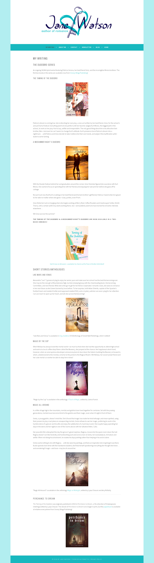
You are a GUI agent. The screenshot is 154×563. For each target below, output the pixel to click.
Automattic (84, 559)
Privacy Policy (96, 559)
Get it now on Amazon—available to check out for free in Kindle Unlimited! (77, 264)
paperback (108, 507)
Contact (74, 47)
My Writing (50, 47)
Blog (98, 47)
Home (106, 47)
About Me (62, 47)
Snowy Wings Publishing (78, 73)
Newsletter (86, 47)
